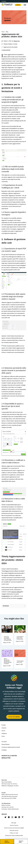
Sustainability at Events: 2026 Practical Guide (20, 638)
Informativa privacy (14, 830)
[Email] (17, 50)
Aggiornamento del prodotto (10, 47)
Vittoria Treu (17, 41)
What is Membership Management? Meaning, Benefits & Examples (8, 661)
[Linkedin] (20, 50)
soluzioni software (16, 591)
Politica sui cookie (14, 833)
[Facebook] (15, 50)
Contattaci (4, 1)
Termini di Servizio (14, 825)
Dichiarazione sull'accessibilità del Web (14, 835)
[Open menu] (24, 5)
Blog (7, 31)
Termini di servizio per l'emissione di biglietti (14, 828)
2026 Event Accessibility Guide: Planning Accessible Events (8, 638)
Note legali (13, 822)
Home (3, 31)
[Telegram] (22, 50)
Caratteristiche (6, 596)
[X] (12, 50)
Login (17, 4)
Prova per (14, 716)
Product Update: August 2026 (20, 661)
